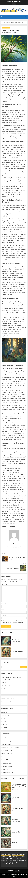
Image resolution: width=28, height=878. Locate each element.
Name (3, 604)
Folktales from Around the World (10, 747)
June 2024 (4, 724)
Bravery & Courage (6, 741)
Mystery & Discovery (6, 766)
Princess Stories (5, 769)
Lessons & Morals (5, 27)
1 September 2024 (16, 641)
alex (4, 32)
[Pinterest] (15, 3)
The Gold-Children (17, 651)
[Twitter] (13, 3)
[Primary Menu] (1, 17)
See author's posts (14, 548)
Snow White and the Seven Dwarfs (15, 860)
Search (5, 662)
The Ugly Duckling (6, 856)
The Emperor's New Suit (8, 858)
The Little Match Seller (19, 856)
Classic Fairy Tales (6, 744)
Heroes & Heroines (6, 753)
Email (3, 609)
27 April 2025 (16, 789)
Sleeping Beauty (12, 862)
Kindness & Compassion (7, 757)
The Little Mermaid (11, 864)
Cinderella (4, 862)
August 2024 (4, 718)
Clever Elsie (15, 842)
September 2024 (5, 715)
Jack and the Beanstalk (18, 854)
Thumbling (4, 692)
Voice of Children (6, 854)
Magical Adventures (6, 763)
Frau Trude (4, 689)
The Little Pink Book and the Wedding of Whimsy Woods (19, 785)
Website (3, 615)
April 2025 (4, 712)
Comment (4, 584)
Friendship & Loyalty (6, 750)
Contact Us (11, 870)
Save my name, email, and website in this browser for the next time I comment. (14, 621)
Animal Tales (4, 738)
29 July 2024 (8, 32)
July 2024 (3, 721)
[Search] (25, 17)
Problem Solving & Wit (7, 772)
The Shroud (15, 640)
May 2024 (4, 728)
